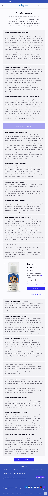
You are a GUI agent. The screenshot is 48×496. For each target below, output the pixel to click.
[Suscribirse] (25, 477)
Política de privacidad (19, 493)
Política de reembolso (37, 493)
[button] (2, 5)
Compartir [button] (32, 294)
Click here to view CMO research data (24, 126)
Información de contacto (28, 493)
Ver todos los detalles (38, 294)
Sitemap (42, 469)
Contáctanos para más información (24, 459)
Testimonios (27, 469)
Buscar (22, 469)
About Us (5, 469)
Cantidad (29, 277)
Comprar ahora (36, 288)
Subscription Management (14, 469)
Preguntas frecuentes (35, 469)
